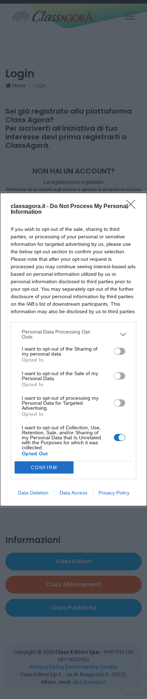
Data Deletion (33, 493)
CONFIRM (44, 467)
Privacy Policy (114, 493)
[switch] (119, 351)
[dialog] (73, 349)
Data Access (73, 493)
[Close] (133, 206)
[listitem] (73, 334)
